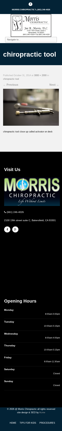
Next (54, 84)
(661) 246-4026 (43, 10)
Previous (10, 84)
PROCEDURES (47, 423)
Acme (42, 412)
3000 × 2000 (40, 75)
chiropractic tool (11, 79)
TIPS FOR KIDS (28, 423)
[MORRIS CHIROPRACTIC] (31, 25)
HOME (13, 423)
